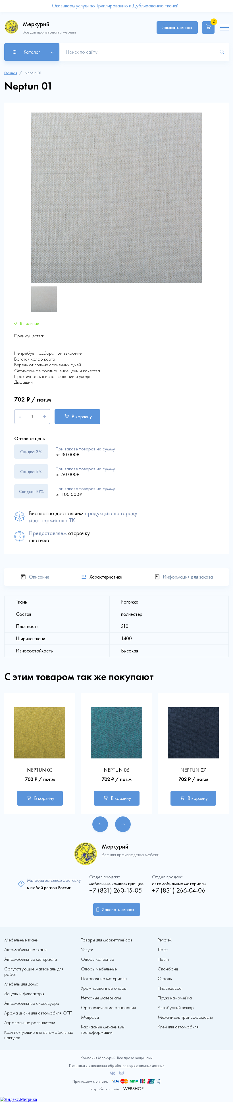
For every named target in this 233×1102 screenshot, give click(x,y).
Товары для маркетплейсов (106, 940)
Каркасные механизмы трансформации (102, 1029)
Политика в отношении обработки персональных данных (116, 1065)
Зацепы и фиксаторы (24, 993)
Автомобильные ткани (25, 949)
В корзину (82, 416)
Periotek (165, 940)
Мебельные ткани (21, 940)
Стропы (165, 978)
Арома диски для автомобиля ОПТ (38, 1013)
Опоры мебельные (99, 969)
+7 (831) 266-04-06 (178, 890)
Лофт (163, 949)
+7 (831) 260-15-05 (115, 890)
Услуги (87, 949)
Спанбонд (168, 969)
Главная (10, 72)
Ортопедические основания (108, 1007)
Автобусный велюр (176, 1007)
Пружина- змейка (175, 998)
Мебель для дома (21, 984)
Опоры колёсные (97, 959)
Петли (163, 959)
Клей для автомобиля (178, 1027)
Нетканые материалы (101, 998)
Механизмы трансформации (185, 1017)
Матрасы (90, 1017)
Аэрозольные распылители (29, 1022)
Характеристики (106, 577)
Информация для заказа (188, 577)
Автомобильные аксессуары (31, 1003)
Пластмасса (170, 988)
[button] (100, 824)
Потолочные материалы (104, 978)
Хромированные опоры (103, 988)
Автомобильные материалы (30, 959)
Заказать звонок (177, 27)
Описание (39, 577)
